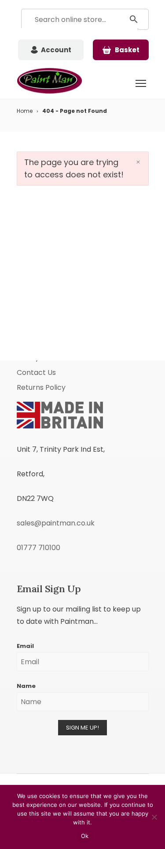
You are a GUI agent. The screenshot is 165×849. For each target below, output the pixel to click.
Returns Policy (41, 387)
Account (56, 49)
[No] (154, 817)
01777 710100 (38, 548)
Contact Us (36, 372)
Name (26, 686)
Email (25, 646)
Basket (127, 49)
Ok (85, 835)
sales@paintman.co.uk (56, 523)
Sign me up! (82, 727)
